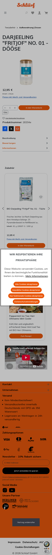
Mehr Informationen (37, 276)
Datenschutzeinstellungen (26, 301)
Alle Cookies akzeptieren (26, 284)
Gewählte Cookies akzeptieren (26, 290)
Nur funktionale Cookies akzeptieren (26, 296)
